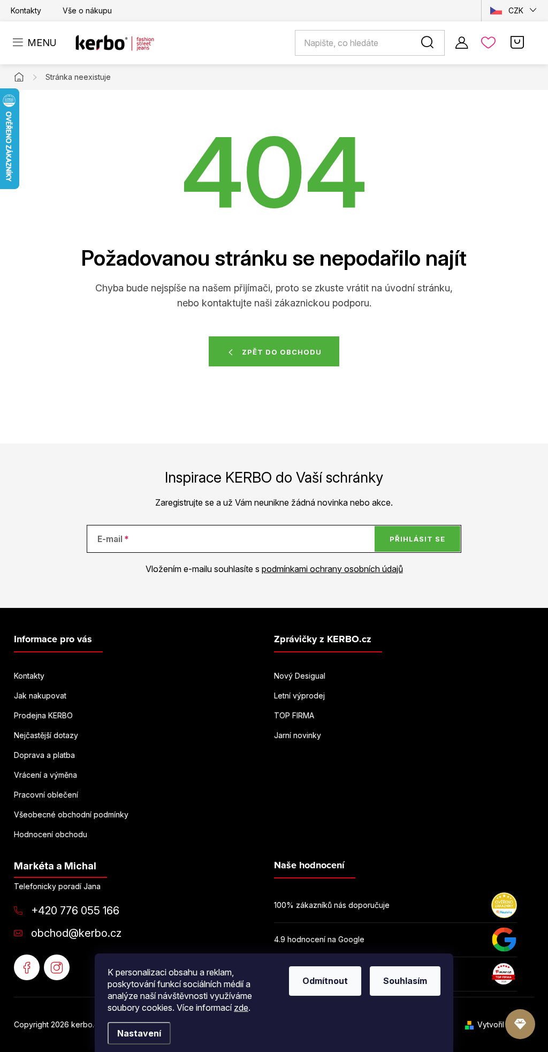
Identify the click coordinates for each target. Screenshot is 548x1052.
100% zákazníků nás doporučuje (332, 905)
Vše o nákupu (87, 10)
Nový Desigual (299, 675)
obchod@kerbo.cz (76, 933)
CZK (515, 10)
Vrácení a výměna (45, 774)
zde (241, 1007)
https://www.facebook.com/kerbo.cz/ (27, 967)
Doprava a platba (44, 755)
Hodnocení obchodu (50, 834)
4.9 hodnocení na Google (319, 939)
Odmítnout (325, 980)
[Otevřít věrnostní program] (520, 1024)
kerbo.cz (57, 967)
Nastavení (139, 1033)
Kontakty (26, 10)
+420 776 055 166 (75, 910)
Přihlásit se (417, 539)
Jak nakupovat (40, 695)
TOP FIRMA (294, 715)
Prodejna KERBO (43, 715)
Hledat (429, 43)
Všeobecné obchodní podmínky (71, 814)
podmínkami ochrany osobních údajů (332, 568)
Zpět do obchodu (282, 352)
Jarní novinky (297, 735)
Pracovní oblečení (46, 794)
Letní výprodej (299, 695)
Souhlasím (405, 980)
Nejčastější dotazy (46, 735)
